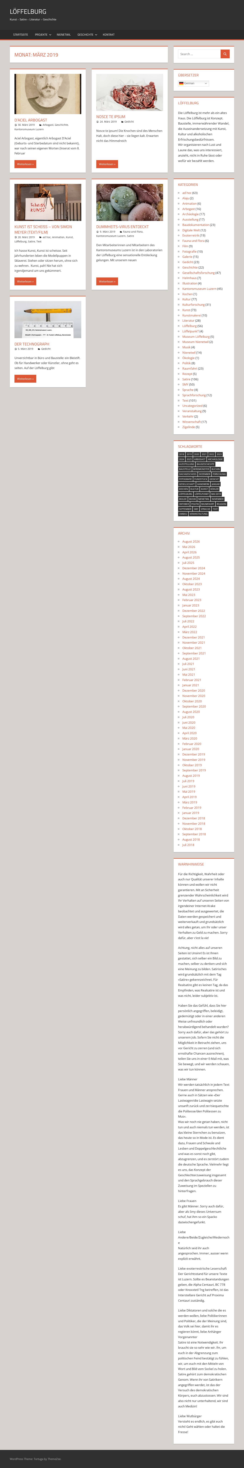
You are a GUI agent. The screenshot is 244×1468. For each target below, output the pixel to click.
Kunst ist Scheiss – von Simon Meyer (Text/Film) (43, 229)
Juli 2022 (188, 621)
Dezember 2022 (193, 611)
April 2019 (189, 797)
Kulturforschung (193, 305)
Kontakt (108, 34)
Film (185, 246)
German (188, 83)
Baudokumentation (195, 225)
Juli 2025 (188, 563)
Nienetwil (64, 34)
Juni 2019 (188, 786)
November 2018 (193, 823)
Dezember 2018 (193, 818)
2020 (196, 454)
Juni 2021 (188, 669)
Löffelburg (20, 241)
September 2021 (194, 653)
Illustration (189, 283)
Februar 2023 (191, 600)
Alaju (185, 198)
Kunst (69, 237)
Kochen (187, 294)
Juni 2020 (188, 722)
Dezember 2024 (193, 568)
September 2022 (194, 616)
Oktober (184, 504)
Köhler (214, 489)
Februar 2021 (191, 680)
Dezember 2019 (193, 754)
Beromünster (201, 469)
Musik (186, 347)
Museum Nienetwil (195, 342)
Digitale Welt (191, 230)
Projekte (41, 34)
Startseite (20, 34)
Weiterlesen (24, 164)
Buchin (215, 469)
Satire (31, 241)
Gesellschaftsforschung (198, 273)
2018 (181, 454)
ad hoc (47, 237)
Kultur (186, 299)
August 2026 (191, 541)
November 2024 (193, 573)
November (217, 499)
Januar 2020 (190, 749)
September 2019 (194, 770)
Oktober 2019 (192, 765)
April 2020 (189, 733)
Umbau (183, 513)
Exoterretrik (190, 235)
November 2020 (193, 696)
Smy (196, 509)
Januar (216, 484)
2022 (211, 454)
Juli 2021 (188, 664)
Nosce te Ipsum (110, 117)
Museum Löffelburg (196, 337)
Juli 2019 (188, 781)
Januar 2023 (190, 605)
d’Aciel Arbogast (30, 120)
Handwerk (203, 484)
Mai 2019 (216, 494)
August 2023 (191, 589)
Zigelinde (188, 427)
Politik (186, 363)
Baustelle (185, 469)
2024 (181, 459)
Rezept (187, 374)
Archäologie (190, 214)
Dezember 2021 (193, 637)
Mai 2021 (188, 674)
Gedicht (129, 121)
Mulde (183, 499)
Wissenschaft (191, 422)
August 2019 (191, 776)
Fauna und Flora (133, 231)
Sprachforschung (194, 395)
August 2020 (191, 712)
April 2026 (189, 552)
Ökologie (188, 358)
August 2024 (191, 579)
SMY (185, 384)
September (185, 509)
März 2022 (189, 632)
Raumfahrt (189, 368)
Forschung (219, 474)
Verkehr (188, 416)
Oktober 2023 (192, 584)
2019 (189, 454)
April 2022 (189, 627)
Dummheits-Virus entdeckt (122, 227)
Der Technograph (31, 344)
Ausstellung (190, 219)
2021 (204, 454)
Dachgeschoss (187, 474)
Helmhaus (189, 278)
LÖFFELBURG (28, 11)
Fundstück (200, 479)
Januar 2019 (190, 813)
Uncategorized (192, 406)
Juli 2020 (188, 717)
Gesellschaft (187, 484)
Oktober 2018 (192, 829)
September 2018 (194, 834)
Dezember (204, 474)
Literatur (188, 320)
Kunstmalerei (191, 315)
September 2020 (194, 706)
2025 (189, 459)
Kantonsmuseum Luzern (29, 129)
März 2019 (189, 802)
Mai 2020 (188, 728)
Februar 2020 (191, 744)
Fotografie (189, 251)
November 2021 (193, 642)
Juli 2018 (188, 845)
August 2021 (191, 659)
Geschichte (85, 34)
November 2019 (193, 760)
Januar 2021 (190, 685)
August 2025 (191, 557)
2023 (219, 454)
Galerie (187, 257)
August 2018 (191, 839)
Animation (58, 237)
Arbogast (48, 124)
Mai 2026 (188, 547)
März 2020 (189, 738)
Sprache (188, 390)
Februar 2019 (191, 808)
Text (38, 241)
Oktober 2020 (192, 701)
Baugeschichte (205, 464)
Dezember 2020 (193, 690)
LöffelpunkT (190, 331)
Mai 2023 (188, 595)
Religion (221, 504)
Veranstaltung (192, 411)
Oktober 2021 (192, 648)
